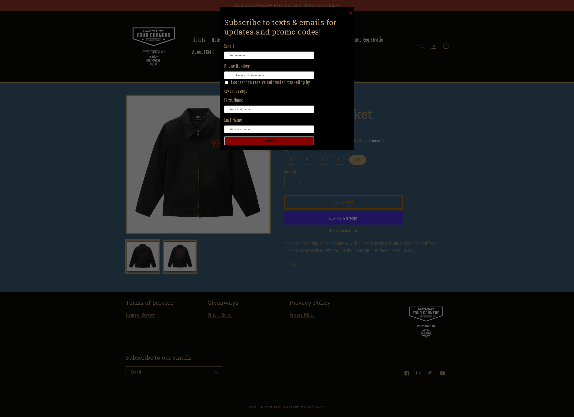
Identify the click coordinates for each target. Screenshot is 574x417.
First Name (233, 100)
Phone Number (237, 66)
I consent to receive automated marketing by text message (267, 87)
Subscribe (269, 141)
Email (229, 46)
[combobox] (226, 75)
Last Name (233, 120)
